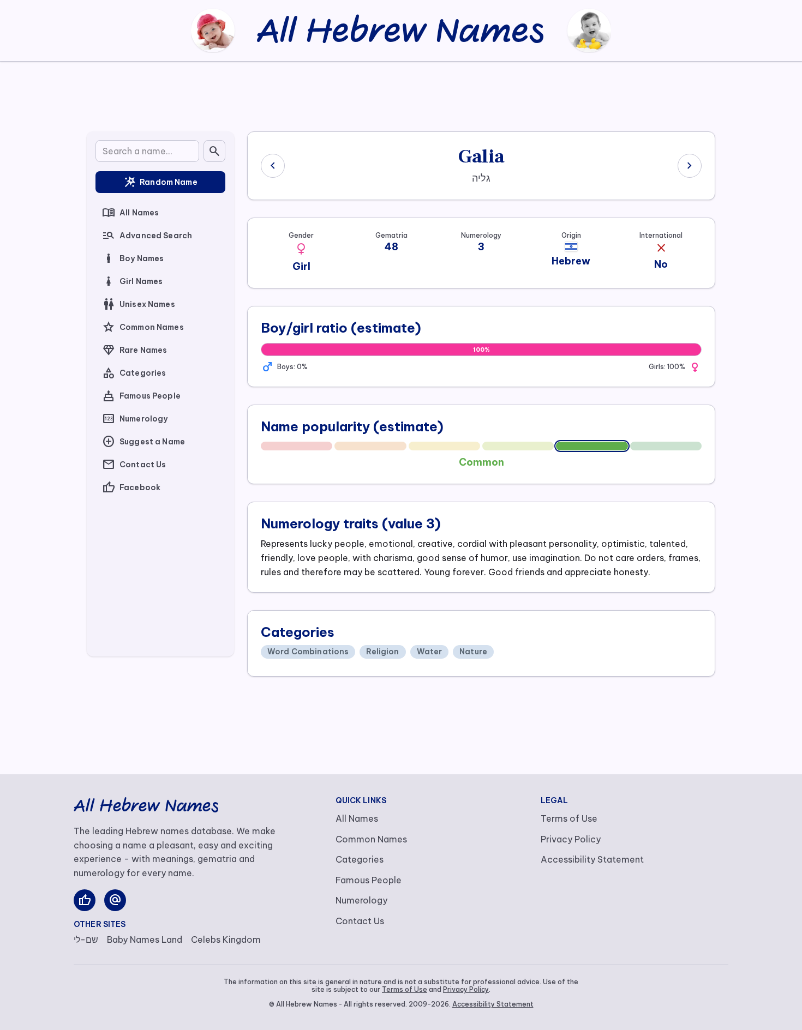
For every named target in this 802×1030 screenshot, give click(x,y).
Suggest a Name (143, 441)
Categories (134, 373)
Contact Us (134, 464)
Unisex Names (138, 304)
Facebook (131, 487)
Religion (382, 651)
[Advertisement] (401, 94)
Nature (473, 651)
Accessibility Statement (592, 859)
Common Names (143, 327)
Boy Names (133, 258)
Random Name (160, 182)
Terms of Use (569, 818)
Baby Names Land (144, 939)
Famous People (141, 395)
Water (429, 651)
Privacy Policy (571, 839)
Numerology (134, 418)
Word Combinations (308, 651)
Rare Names (134, 350)
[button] (301, 249)
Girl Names (132, 281)
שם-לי (86, 939)
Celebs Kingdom (226, 939)
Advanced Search (147, 235)
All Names (130, 212)
